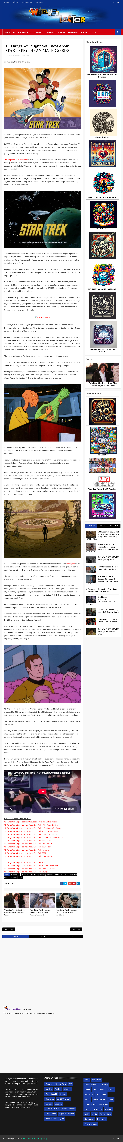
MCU (87, 1114)
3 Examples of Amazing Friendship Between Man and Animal (101, 590)
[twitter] (118, 2)
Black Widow (51, 1118)
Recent (103, 526)
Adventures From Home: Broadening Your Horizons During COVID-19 (102, 548)
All (14, 32)
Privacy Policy (42, 1138)
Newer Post (8, 929)
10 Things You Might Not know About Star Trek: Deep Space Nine (29, 869)
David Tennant (63, 1099)
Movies (61, 32)
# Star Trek (59, 875)
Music (87, 1099)
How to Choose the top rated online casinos (108, 568)
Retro (110, 1099)
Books (63, 1094)
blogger (69, 936)
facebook (42, 936)
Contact (39, 2)
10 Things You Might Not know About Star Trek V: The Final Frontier (30, 834)
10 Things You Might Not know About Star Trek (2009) (25, 853)
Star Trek (50, 1099)
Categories (24, 32)
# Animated (15, 875)
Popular (91, 526)
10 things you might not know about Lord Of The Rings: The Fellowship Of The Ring (102, 535)
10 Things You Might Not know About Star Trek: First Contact (28, 844)
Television (73, 32)
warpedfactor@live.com (25, 1107)
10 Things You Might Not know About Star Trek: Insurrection (27, 847)
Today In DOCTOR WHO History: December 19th (108, 631)
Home (6, 2)
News (24, 38)
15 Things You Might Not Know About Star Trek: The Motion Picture (30, 822)
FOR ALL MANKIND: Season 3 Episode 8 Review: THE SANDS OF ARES (102, 580)
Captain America (66, 1114)
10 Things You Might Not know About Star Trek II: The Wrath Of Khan (31, 825)
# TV (20, 877)
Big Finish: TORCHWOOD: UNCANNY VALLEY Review (100, 600)
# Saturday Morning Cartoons (42, 875)
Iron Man (101, 1119)
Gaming (85, 32)
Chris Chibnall (68, 1109)
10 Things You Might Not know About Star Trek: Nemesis (26, 850)
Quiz (62, 1118)
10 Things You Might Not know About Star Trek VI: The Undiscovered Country (34, 837)
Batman (58, 1104)
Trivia (87, 1089)
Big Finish (96, 1080)
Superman (89, 1119)
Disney (49, 1104)
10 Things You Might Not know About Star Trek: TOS (24, 862)
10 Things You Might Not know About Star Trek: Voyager (26, 872)
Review (58, 1089)
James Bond (90, 1104)
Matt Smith (103, 1104)
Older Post (76, 929)
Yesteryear (70, 564)
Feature (49, 1084)
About (15, 2)
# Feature (25, 875)
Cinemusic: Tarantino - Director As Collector (108, 620)
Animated (98, 1109)
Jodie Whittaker (52, 1109)
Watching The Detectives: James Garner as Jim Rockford (66, 912)
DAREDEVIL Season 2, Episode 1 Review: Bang (108, 610)
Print (94, 32)
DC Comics (101, 1094)
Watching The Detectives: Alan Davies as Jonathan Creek (14, 912)
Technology (105, 1114)
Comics (67, 1089)
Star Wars (89, 1094)
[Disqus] (42, 971)
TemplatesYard (29, 1138)
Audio (94, 1114)
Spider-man (51, 1114)
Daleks (88, 1109)
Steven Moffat (99, 1099)
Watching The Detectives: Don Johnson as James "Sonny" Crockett (40, 912)
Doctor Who (36, 38)
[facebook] (114, 2)
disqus (15, 936)
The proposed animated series (16, 160)
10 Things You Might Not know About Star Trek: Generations (27, 840)
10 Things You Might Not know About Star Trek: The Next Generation (31, 865)
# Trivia (14, 877)
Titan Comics (98, 1089)
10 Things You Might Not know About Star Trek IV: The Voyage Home (31, 831)
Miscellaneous (11, 38)
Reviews (38, 32)
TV (70, 1084)
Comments (27, 2)
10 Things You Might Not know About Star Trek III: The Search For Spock (32, 828)
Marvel (110, 1089)
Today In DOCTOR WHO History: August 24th (108, 558)
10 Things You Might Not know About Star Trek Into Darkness (28, 856)
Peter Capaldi (51, 1094)
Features (50, 32)
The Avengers (91, 1124)
